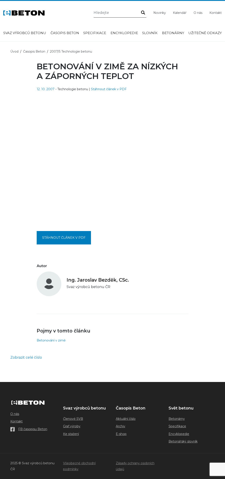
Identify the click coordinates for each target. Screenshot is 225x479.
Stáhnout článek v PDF (109, 89)
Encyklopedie (124, 33)
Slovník (150, 33)
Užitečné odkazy (205, 33)
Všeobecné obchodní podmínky (79, 466)
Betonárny (173, 33)
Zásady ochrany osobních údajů (135, 466)
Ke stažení (71, 434)
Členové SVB (73, 419)
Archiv (120, 426)
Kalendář (180, 13)
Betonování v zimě (51, 340)
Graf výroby (71, 426)
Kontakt (215, 13)
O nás (198, 13)
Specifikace (94, 33)
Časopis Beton (65, 33)
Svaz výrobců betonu (24, 33)
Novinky (159, 13)
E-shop (121, 434)
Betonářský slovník (183, 441)
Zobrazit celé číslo (26, 357)
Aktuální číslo (126, 419)
